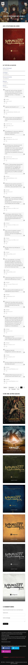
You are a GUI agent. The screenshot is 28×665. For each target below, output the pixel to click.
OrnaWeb (14, 663)
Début (5, 387)
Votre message (6, 618)
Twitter (16, 648)
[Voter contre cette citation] (6, 103)
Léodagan (5, 72)
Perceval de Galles (7, 77)
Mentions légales (10, 662)
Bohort (4, 85)
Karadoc (7, 99)
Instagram (7, 651)
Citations (12, 18)
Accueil (6, 18)
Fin (18, 389)
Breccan (5, 81)
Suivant (13, 389)
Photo (6, 241)
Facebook (6, 648)
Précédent (11, 387)
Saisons (17, 18)
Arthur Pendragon (7, 68)
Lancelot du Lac (8, 123)
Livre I (10, 101)
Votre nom (5, 612)
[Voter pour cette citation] (5, 103)
